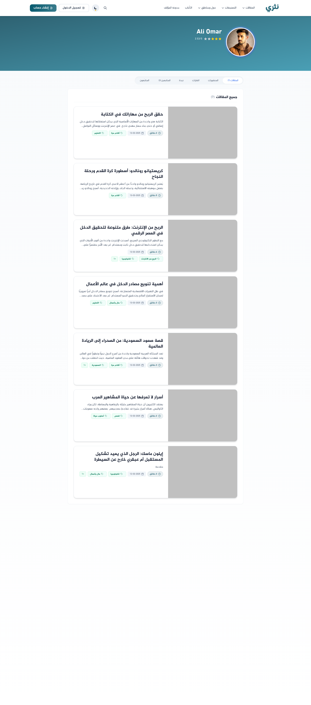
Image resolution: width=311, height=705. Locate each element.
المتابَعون (144, 80)
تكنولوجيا (126, 259)
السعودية (96, 365)
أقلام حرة (115, 133)
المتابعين (164, 80)
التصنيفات (230, 7)
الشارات (195, 80)
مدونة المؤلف (171, 7)
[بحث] (105, 8)
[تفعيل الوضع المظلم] (95, 8)
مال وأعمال (114, 303)
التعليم (97, 133)
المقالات (250, 7)
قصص (117, 416)
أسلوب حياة (98, 416)
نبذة (181, 80)
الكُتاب (188, 7)
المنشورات (213, 80)
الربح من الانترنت (148, 259)
